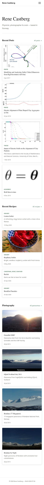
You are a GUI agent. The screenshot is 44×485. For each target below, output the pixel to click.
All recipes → (37, 207)
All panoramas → (36, 306)
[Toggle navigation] (40, 3)
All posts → (38, 41)
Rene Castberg (8, 3)
